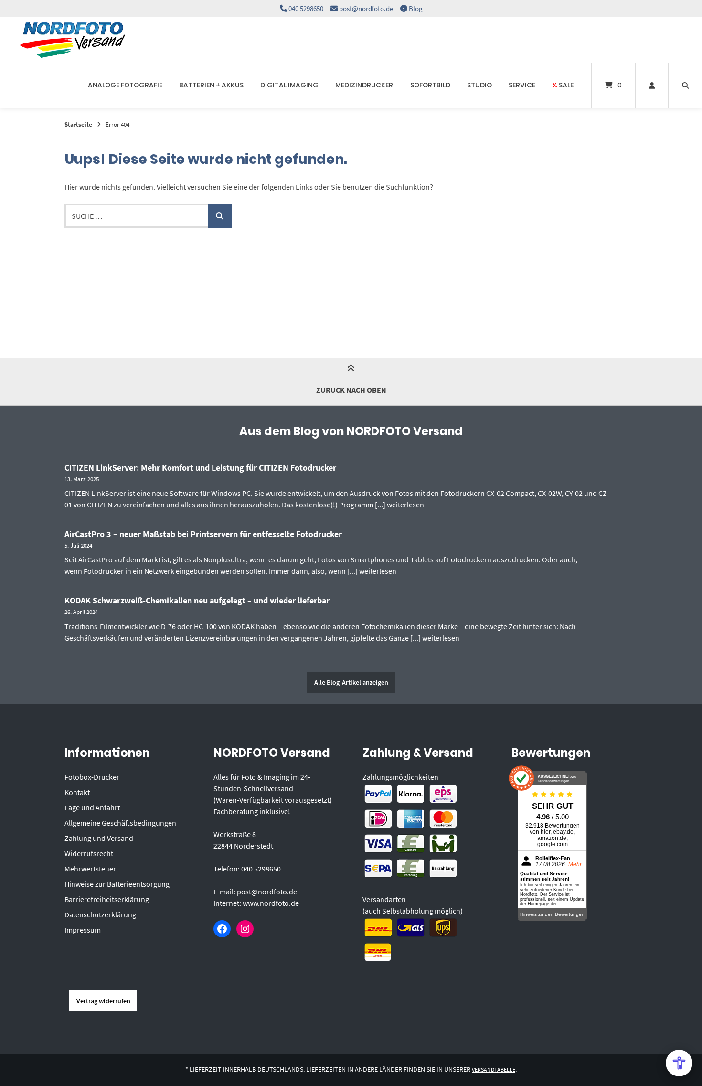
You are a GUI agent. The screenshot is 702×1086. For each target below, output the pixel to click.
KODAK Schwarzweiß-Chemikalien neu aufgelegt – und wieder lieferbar (197, 600)
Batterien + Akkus (211, 85)
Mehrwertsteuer (90, 868)
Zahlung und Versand (98, 838)
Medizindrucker (364, 85)
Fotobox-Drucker (91, 777)
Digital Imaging (289, 85)
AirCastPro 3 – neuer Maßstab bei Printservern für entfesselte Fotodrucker (203, 533)
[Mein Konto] (652, 85)
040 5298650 (305, 8)
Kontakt (77, 792)
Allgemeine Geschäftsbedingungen (120, 823)
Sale (563, 85)
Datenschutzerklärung (100, 914)
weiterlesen (405, 504)
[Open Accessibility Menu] (679, 1063)
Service (522, 85)
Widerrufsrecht (88, 853)
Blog (416, 8)
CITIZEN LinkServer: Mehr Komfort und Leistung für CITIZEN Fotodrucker (200, 467)
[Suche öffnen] (685, 85)
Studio (479, 85)
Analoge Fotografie (125, 85)
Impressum (82, 930)
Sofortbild (430, 85)
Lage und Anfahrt (92, 807)
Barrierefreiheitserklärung (106, 899)
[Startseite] (72, 40)
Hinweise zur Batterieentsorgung (117, 884)
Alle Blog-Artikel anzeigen (351, 682)
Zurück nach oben (351, 390)
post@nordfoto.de (366, 8)
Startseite (78, 124)
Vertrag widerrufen (103, 1001)
